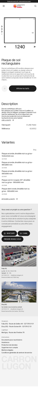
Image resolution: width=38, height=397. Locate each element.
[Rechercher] (35, 6)
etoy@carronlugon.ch (17, 309)
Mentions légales (7, 350)
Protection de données (9, 345)
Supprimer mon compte (10, 347)
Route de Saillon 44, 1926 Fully (10, 277)
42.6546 (4, 168)
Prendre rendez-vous (12, 239)
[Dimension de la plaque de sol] (19, 33)
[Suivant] (32, 33)
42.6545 (4, 159)
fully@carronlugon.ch (17, 275)
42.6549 (4, 194)
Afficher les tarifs (22, 88)
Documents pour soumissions (12, 340)
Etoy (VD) (4, 304)
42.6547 (4, 176)
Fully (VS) (4, 268)
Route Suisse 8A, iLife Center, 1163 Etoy (13, 311)
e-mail (25, 233)
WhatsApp (11, 233)
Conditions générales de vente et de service (17, 352)
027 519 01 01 (5, 275)
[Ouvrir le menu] (4, 6)
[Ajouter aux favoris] (5, 88)
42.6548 (4, 185)
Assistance (5, 342)
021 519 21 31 (5, 309)
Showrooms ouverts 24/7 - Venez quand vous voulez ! (19, 1)
